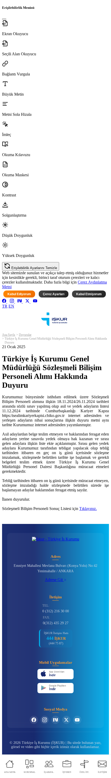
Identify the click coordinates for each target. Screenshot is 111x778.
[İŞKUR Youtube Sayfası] (77, 720)
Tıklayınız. (88, 508)
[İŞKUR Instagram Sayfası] (45, 720)
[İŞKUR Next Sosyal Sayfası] (55, 720)
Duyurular (25, 335)
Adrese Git (54, 579)
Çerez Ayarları (53, 294)
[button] (55, 28)
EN (11, 306)
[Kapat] (4, 19)
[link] (4, 301)
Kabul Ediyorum (19, 294)
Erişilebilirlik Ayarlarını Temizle (33, 268)
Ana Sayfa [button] (8, 335)
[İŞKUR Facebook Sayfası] (34, 720)
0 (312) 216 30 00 (55, 611)
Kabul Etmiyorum (89, 294)
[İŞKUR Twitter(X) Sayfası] (66, 720)
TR (4, 306)
